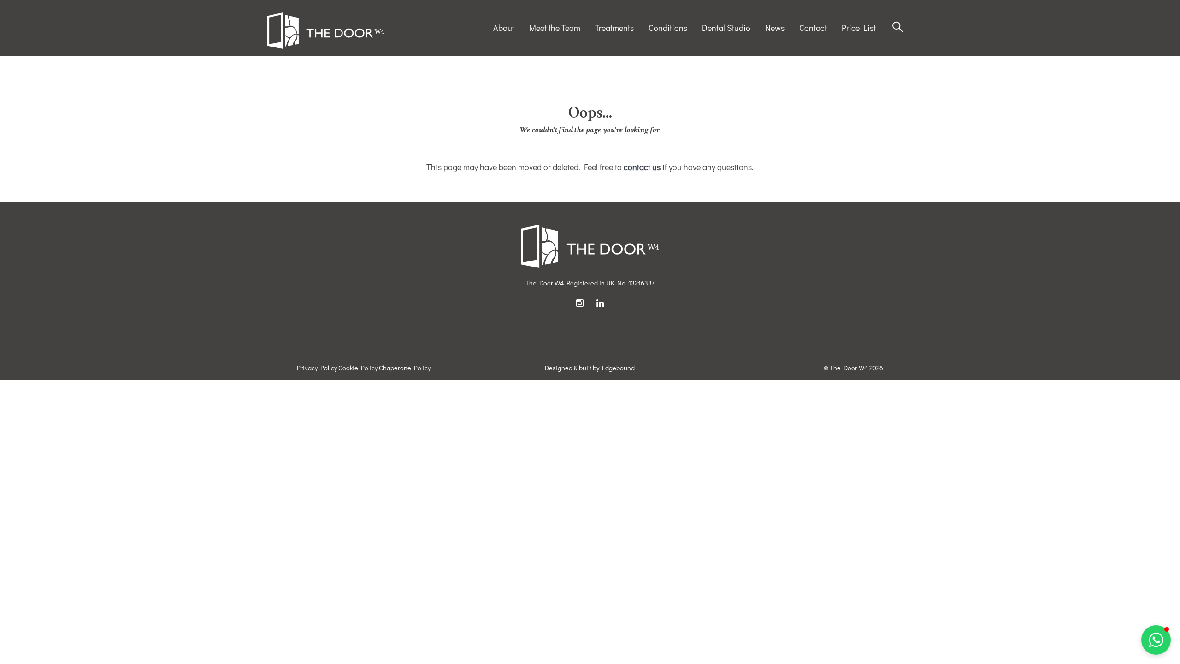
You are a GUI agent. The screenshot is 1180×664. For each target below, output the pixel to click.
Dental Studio (726, 27)
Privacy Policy (317, 367)
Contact (813, 27)
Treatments (614, 27)
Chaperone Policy (405, 367)
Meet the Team (554, 27)
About (503, 27)
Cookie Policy (358, 367)
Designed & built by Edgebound (590, 367)
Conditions (668, 27)
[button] (1156, 640)
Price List (859, 27)
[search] (898, 28)
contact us (642, 166)
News (775, 27)
